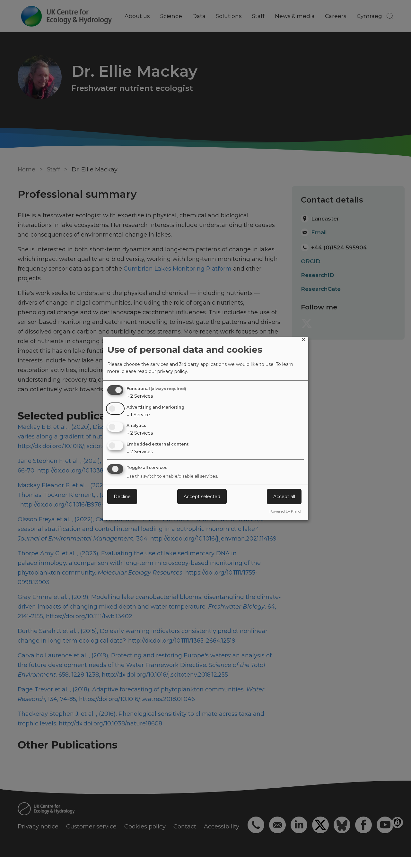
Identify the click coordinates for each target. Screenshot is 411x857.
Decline (122, 496)
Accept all (284, 496)
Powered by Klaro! (285, 511)
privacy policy (172, 371)
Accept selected (202, 496)
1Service (138, 415)
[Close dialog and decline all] (303, 341)
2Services (140, 396)
